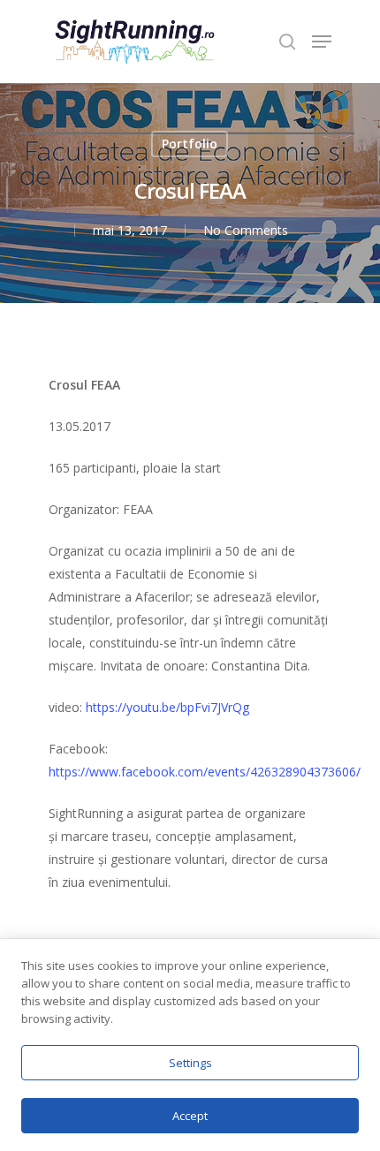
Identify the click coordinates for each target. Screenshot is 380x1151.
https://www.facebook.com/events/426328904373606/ (205, 771)
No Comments (245, 230)
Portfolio (189, 143)
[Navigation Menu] (321, 41)
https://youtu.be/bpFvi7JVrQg (167, 707)
